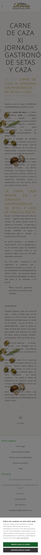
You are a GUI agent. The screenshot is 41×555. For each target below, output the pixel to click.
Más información (23, 538)
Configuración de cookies (20, 550)
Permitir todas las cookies (20, 544)
